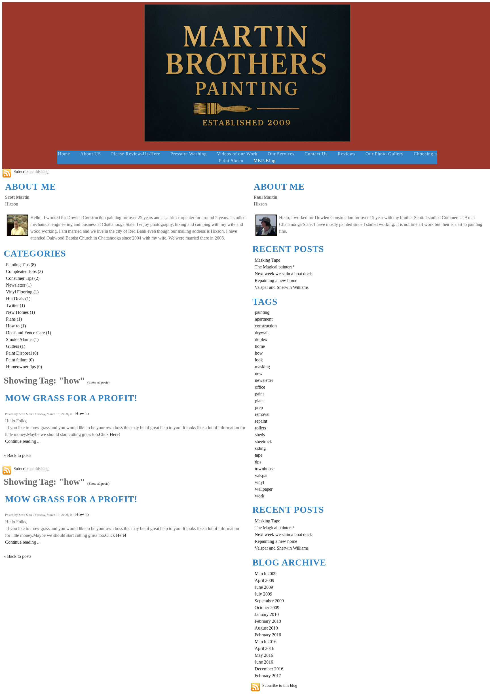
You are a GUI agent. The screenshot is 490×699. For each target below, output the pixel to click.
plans (259, 400)
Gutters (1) (15, 346)
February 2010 (268, 621)
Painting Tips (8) (21, 264)
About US (90, 153)
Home (64, 153)
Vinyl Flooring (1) (22, 291)
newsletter (264, 380)
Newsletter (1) (18, 285)
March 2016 (265, 641)
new (259, 373)
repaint (261, 421)
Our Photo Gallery (385, 153)
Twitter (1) (15, 305)
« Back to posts (17, 455)
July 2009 (263, 594)
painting (262, 312)
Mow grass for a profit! (71, 398)
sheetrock (263, 441)
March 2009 (265, 573)
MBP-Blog (265, 160)
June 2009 (264, 587)
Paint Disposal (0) (22, 353)
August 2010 (266, 628)
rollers (260, 427)
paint (259, 393)
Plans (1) (14, 319)
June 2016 (264, 662)
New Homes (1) (20, 312)
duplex (261, 339)
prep (259, 407)
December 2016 (269, 668)
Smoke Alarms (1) (22, 339)
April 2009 (264, 580)
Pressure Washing (188, 153)
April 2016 (264, 648)
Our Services (281, 153)
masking (262, 366)
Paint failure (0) (20, 359)
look (259, 359)
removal (262, 414)
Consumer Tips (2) (22, 278)
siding (260, 448)
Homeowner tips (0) (24, 366)
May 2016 (264, 655)
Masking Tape (267, 260)
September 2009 (269, 600)
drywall (262, 332)
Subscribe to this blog (31, 171)
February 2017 (268, 675)
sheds (260, 434)
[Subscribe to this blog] (6, 173)
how (259, 353)
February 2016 (268, 634)
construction (266, 325)
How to (82, 413)
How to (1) (16, 325)
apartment (264, 319)
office (260, 387)
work (259, 495)
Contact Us (316, 153)
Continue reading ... (23, 441)
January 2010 (267, 614)
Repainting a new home (276, 280)
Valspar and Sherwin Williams (282, 287)
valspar (261, 475)
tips (258, 461)
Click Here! (109, 434)
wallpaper (264, 489)
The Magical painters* (275, 266)
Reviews (346, 153)
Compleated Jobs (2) (24, 271)
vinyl (259, 482)
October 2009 (267, 607)
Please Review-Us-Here (135, 153)
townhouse (264, 468)
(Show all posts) (98, 382)
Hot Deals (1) (18, 298)
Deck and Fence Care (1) (28, 332)
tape (258, 455)
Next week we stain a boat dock (283, 273)
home (260, 346)
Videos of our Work (237, 153)
